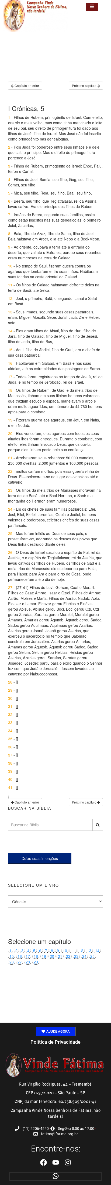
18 (36, 956)
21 (60, 956)
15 (11, 956)
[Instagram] (68, 1162)
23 (76, 956)
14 (97, 950)
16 (20, 956)
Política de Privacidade (55, 1042)
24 (84, 956)
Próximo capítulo (84, 85)
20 (52, 956)
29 (36, 962)
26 (11, 962)
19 (44, 956)
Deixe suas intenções (40, 858)
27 (20, 962)
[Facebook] (43, 1162)
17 (28, 956)
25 (92, 956)
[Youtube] (56, 1162)
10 (65, 950)
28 (28, 962)
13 (89, 950)
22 (68, 956)
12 (81, 950)
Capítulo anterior (26, 85)
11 (73, 950)
